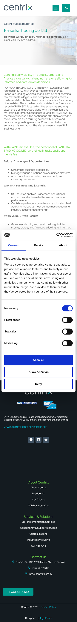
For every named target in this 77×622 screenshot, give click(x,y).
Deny (38, 383)
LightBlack (46, 618)
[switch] (67, 320)
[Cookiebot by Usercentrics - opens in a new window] (56, 235)
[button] (56, 8)
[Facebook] (31, 440)
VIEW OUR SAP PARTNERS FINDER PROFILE (25, 427)
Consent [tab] (13, 245)
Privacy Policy (48, 607)
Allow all (38, 360)
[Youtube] (46, 440)
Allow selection (39, 371)
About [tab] (63, 245)
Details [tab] (38, 245)
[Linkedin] (38, 440)
